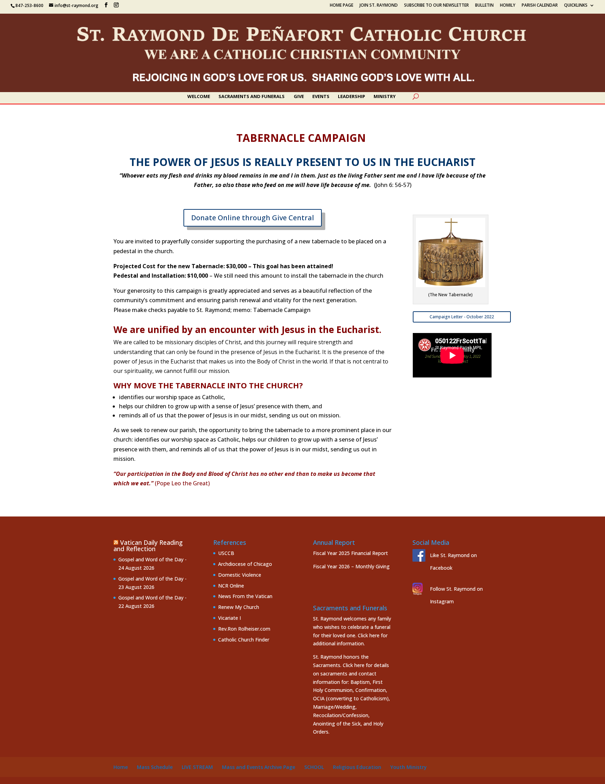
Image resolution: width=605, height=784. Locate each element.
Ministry (385, 96)
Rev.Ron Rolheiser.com (244, 628)
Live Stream (197, 767)
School (314, 767)
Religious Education (357, 767)
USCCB (226, 553)
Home (120, 767)
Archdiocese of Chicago (245, 564)
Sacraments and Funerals (251, 96)
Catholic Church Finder (243, 639)
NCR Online (231, 585)
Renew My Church (238, 607)
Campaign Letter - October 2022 (462, 317)
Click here (369, 635)
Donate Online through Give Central (252, 217)
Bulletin (484, 5)
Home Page (341, 5)
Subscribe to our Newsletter (436, 5)
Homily (507, 5)
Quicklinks (575, 5)
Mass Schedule (155, 767)
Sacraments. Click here (338, 665)
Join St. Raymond (379, 5)
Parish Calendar (540, 5)
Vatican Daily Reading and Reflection (148, 545)
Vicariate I (229, 618)
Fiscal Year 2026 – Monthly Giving (351, 566)
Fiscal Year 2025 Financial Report (350, 553)
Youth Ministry (408, 767)
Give (299, 96)
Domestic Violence (239, 574)
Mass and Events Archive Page (258, 767)
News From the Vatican (245, 596)
